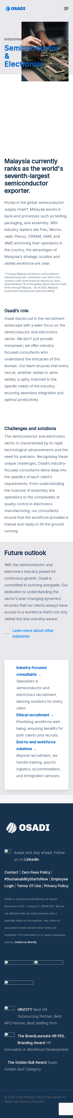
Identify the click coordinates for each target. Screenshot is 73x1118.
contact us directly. (25, 942)
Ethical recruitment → (35, 715)
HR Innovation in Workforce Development (36, 1043)
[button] (66, 9)
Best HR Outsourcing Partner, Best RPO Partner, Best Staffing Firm (33, 1016)
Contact (11, 872)
